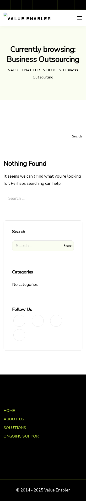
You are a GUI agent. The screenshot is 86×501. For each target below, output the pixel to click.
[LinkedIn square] (27, 5)
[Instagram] (16, 5)
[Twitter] (38, 5)
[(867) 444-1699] (63, 5)
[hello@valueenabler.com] (72, 5)
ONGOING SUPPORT (23, 436)
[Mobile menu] (79, 18)
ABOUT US (14, 419)
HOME (9, 410)
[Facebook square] (5, 5)
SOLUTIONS (15, 427)
